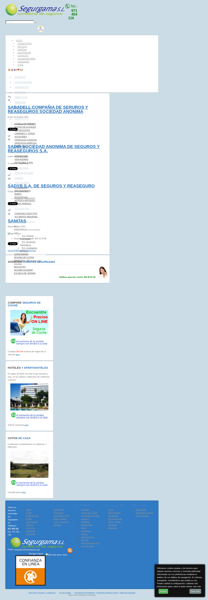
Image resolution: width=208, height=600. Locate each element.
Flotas (29, 512)
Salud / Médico (60, 518)
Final (34, 250)
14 (27, 250)
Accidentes (113, 515)
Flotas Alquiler (32, 515)
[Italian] (21, 70)
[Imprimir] (9, 100)
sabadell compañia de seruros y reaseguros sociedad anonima (48, 109)
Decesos (57, 524)
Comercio (85, 509)
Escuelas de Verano (144, 512)
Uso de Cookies (65, 593)
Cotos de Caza (142, 515)
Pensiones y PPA (61, 515)
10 (19, 250)
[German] (18, 70)
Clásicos (30, 524)
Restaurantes (87, 524)
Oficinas (84, 540)
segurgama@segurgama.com (27, 549)
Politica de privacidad (127, 593)
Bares (83, 528)
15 (29, 250)
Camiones (30, 528)
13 (25, 250)
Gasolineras (141, 509)
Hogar (110, 509)
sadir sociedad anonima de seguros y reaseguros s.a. (54, 148)
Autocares (31, 531)
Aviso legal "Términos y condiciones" (42, 593)
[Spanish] (9, 70)
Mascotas (112, 528)
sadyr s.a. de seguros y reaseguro (51, 185)
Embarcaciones (115, 518)
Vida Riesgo (58, 509)
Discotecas (86, 531)
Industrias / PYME (89, 512)
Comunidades (114, 512)
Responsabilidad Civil (90, 543)
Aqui (24, 492)
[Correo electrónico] (9, 97)
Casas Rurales (87, 537)
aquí (18, 354)
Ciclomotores (32, 521)
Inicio (10, 250)
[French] (15, 70)
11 (21, 250)
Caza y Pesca (114, 521)
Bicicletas (112, 524)
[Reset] (35, 22)
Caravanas (30, 534)
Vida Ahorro (58, 512)
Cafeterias (85, 521)
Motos (29, 518)
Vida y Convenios (61, 521)
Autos (28, 509)
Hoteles (84, 534)
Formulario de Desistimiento (84, 593)
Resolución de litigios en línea (107, 593)
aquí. (26, 425)
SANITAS (17, 221)
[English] (12, 70)
